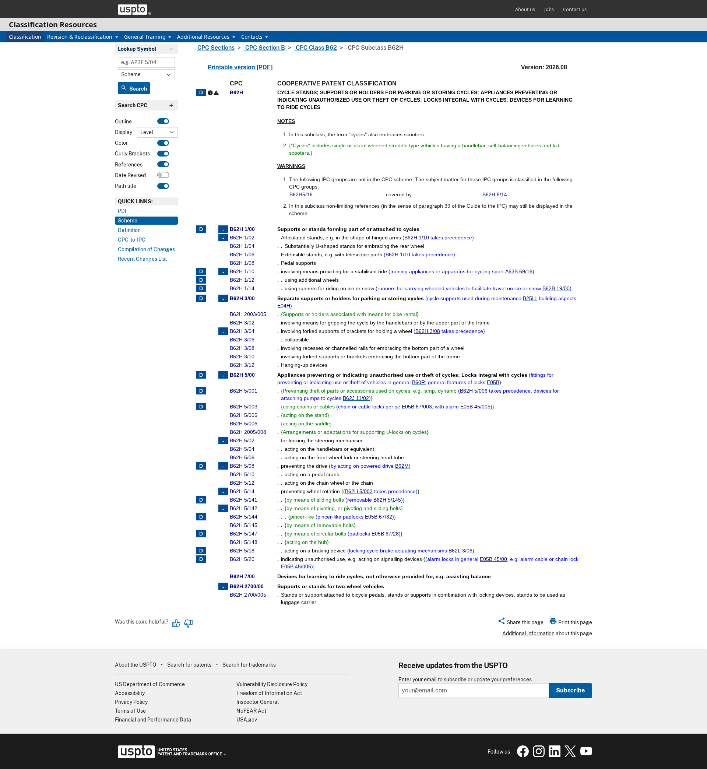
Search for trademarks (249, 665)
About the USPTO (135, 665)
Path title (125, 186)
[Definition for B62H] (201, 92)
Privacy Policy (131, 702)
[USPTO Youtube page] (584, 755)
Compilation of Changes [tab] (146, 249)
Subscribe (570, 690)
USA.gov (246, 720)
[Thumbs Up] (176, 623)
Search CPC (132, 105)
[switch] (163, 121)
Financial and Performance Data (153, 720)
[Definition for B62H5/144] (201, 517)
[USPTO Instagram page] (538, 755)
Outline (123, 121)
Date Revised (130, 175)
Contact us (575, 9)
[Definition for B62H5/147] (201, 534)
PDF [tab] (123, 211)
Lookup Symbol (137, 49)
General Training (145, 36)
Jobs (549, 9)
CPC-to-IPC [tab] (131, 240)
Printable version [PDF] (240, 67)
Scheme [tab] (127, 221)
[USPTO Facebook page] (522, 755)
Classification (25, 36)
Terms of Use (130, 711)
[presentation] (146, 201)
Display (123, 132)
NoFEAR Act (251, 711)
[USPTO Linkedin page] (554, 755)
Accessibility (130, 693)
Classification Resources (53, 24)
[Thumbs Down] (188, 623)
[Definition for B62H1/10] (201, 271)
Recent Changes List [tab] (142, 259)
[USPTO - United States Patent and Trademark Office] (170, 756)
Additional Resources (204, 36)
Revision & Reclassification (80, 36)
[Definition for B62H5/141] (201, 500)
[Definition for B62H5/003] (201, 407)
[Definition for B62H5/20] (201, 559)
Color (121, 143)
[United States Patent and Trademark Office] (134, 9)
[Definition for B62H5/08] (201, 466)
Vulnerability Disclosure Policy (271, 684)
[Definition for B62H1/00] (201, 229)
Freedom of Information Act (269, 693)
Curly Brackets (132, 154)
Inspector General (257, 702)
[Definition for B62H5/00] (201, 375)
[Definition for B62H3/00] (201, 298)
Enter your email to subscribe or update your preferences (465, 679)
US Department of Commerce (150, 684)
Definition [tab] (129, 230)
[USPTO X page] (569, 755)
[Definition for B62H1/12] (201, 280)
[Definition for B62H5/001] (201, 391)
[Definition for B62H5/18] (201, 551)
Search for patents (189, 665)
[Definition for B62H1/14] (201, 288)
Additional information (528, 633)
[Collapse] (223, 229)
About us (525, 9)
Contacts (252, 36)
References (129, 165)
